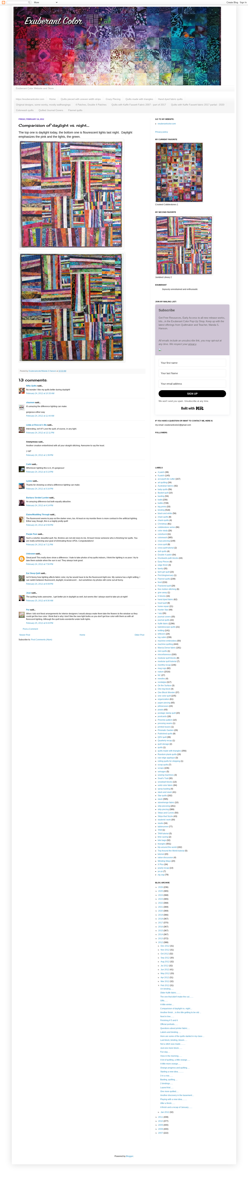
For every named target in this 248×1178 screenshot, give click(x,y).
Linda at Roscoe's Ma (36, 425)
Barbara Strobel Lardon (37, 498)
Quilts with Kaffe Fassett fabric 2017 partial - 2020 (197, 104)
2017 (160, 922)
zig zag (161, 875)
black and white (165, 513)
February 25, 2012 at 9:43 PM (39, 623)
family (160, 568)
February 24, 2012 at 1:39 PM (39, 455)
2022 (160, 903)
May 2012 (165, 973)
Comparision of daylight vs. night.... (176, 1008)
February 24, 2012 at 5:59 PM (39, 525)
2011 (160, 1117)
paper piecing (164, 703)
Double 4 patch (165, 555)
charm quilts (163, 520)
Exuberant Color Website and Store (35, 88)
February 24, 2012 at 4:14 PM (39, 505)
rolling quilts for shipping (169, 761)
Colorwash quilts (25, 110)
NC (159, 675)
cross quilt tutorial (166, 548)
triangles (162, 844)
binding (161, 510)
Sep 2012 (165, 958)
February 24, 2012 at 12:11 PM (40, 433)
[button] (192, 350)
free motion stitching (167, 589)
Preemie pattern (165, 720)
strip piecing (163, 809)
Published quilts (165, 733)
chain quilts (163, 517)
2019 (160, 915)
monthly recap (164, 665)
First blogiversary (165, 575)
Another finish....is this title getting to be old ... (180, 1012)
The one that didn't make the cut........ (176, 997)
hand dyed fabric (165, 599)
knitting (161, 630)
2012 (160, 942)
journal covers (164, 616)
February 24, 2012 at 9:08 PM (39, 584)
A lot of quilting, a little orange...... (175, 1060)
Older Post (139, 635)
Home (52, 99)
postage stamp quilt (167, 713)
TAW (160, 830)
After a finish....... (167, 1103)
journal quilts (164, 620)
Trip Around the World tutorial (171, 851)
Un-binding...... (167, 989)
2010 (160, 1121)
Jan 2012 (165, 1112)
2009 (160, 1125)
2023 (160, 899)
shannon (30, 402)
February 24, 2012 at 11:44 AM (40, 416)
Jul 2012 (165, 966)
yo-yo (160, 871)
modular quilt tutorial (167, 661)
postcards (162, 716)
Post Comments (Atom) (41, 639)
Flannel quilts (75, 110)
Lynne (29, 481)
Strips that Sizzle (165, 816)
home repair (163, 606)
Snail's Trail (163, 778)
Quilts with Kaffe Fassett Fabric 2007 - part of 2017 (139, 104)
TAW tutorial (163, 833)
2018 (160, 919)
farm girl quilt (164, 572)
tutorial (161, 854)
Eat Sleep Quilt (33, 573)
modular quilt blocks (167, 658)
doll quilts (162, 551)
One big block (164, 689)
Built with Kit (192, 408)
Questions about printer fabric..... (175, 1028)
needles (161, 678)
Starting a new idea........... (172, 1071)
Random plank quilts (167, 754)
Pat (27, 610)
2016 (160, 927)
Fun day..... (165, 1052)
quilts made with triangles (169, 751)
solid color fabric (165, 785)
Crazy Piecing (113, 99)
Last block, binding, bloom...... (173, 1040)
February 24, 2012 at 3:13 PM (39, 472)
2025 (160, 891)
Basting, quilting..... (168, 1079)
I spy (160, 613)
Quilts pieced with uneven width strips (81, 99)
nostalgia (162, 682)
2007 (160, 1133)
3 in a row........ (166, 1076)
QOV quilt (162, 737)
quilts (160, 747)
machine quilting (165, 644)
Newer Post (24, 635)
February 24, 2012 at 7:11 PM (39, 544)
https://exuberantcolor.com (30, 99)
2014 (160, 934)
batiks (160, 503)
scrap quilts (163, 765)
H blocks (162, 596)
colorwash (162, 537)
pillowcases (163, 706)
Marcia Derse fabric (167, 648)
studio (160, 823)
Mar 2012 (165, 981)
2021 (160, 907)
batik (160, 500)
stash (160, 799)
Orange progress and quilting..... (175, 1068)
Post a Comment (30, 629)
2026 (160, 887)
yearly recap (163, 868)
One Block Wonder (166, 692)
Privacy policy (161, 132)
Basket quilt (163, 493)
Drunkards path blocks (168, 558)
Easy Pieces (163, 561)
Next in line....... (167, 1016)
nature (161, 672)
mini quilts (162, 651)
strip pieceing (164, 806)
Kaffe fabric (163, 623)
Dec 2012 (165, 946)
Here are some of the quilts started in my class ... (182, 1036)
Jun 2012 (165, 969)
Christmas (162, 524)
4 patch (161, 472)
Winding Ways (164, 861)
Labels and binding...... (170, 1032)
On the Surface (164, 685)
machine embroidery (167, 641)
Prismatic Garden (166, 730)
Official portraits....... (169, 1024)
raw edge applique (166, 758)
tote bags (162, 840)
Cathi (28, 464)
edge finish (163, 565)
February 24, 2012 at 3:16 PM (39, 489)
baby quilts (163, 489)
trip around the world (167, 847)
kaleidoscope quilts (166, 627)
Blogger (129, 1156)
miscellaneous (164, 654)
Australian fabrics (166, 486)
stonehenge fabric (166, 802)
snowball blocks (165, 782)
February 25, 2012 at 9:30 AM (39, 600)
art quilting (162, 482)
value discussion (165, 857)
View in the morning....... (171, 1056)
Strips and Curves (166, 813)
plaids (160, 709)
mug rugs (162, 668)
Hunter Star (163, 610)
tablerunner (163, 826)
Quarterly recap (165, 740)
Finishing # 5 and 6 (169, 1020)
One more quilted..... (169, 1091)
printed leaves (164, 727)
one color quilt (164, 696)
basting (161, 496)
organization (163, 699)
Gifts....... (164, 1000)
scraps (161, 768)
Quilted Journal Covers (51, 110)
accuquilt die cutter (166, 479)
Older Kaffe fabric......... (170, 993)
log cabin (162, 637)
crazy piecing (164, 541)
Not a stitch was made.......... (172, 1044)
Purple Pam (31, 534)
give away (162, 592)
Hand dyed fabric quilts (170, 99)
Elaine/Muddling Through (38, 514)
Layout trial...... (166, 1087)
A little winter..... (167, 1004)
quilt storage (163, 744)
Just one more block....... (171, 1048)
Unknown (30, 554)
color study (163, 530)
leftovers (162, 634)
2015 (160, 930)
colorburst (162, 534)
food (160, 582)
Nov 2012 (165, 950)
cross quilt (162, 544)
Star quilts (162, 795)
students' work (164, 820)
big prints (162, 506)
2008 (160, 1129)
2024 (160, 895)
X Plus (161, 864)
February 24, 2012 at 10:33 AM (40, 393)
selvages (162, 771)
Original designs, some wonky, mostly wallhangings (43, 104)
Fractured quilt (164, 586)
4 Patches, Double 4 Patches (91, 104)
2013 (160, 938)
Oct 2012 (165, 954)
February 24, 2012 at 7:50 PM (39, 564)
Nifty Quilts (31, 386)
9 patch (161, 475)
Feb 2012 (165, 985)
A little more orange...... (170, 1064)
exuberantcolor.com (167, 124)
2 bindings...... (166, 1083)
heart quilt (162, 603)
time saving (163, 837)
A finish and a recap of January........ (176, 1107)
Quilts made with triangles (139, 99)
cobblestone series (166, 527)
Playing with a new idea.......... (173, 1099)
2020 (160, 911)
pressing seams (165, 723)
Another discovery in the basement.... (177, 1095)
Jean (28, 593)
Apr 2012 (165, 977)
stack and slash (165, 792)
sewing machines (166, 775)
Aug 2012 (165, 961)
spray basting (164, 789)
